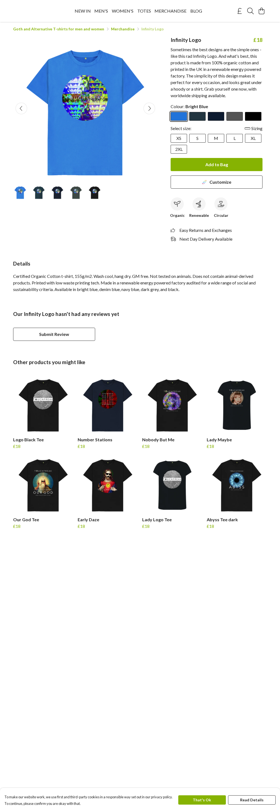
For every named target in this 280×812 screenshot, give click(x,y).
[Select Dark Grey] (234, 116)
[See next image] (149, 108)
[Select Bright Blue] (179, 116)
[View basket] (261, 10)
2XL (179, 149)
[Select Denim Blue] (197, 116)
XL (253, 138)
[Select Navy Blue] (216, 116)
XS (178, 138)
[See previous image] (21, 108)
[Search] (250, 10)
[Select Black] (253, 116)
